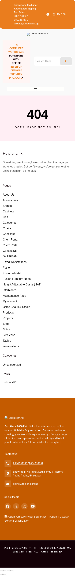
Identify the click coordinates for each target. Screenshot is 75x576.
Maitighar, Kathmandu (39, 471)
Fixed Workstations (15, 262)
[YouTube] (33, 506)
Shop (6, 323)
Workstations (11, 346)
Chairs (7, 228)
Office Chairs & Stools (16, 306)
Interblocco (9, 290)
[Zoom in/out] (1, 570)
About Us (8, 194)
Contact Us (10, 250)
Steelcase (9, 335)
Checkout (9, 233)
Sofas (6, 329)
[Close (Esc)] (11, 570)
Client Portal (10, 239)
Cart (5, 217)
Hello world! (9, 382)
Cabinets (8, 211)
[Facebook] (8, 506)
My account (10, 301)
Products (8, 312)
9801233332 (21, 16)
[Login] (47, 14)
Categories (9, 222)
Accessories (10, 200)
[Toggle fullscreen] (4, 570)
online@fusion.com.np (26, 23)
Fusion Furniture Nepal (17, 278)
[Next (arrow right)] (4, 574)
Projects (8, 318)
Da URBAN (10, 256)
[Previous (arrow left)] (1, 574)
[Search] (66, 61)
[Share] (8, 570)
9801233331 (21, 19)
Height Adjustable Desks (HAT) (22, 284)
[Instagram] (24, 506)
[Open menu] (35, 89)
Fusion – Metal (12, 273)
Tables (7, 340)
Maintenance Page (14, 295)
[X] (16, 506)
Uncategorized (12, 364)
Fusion (7, 267)
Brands (7, 205)
